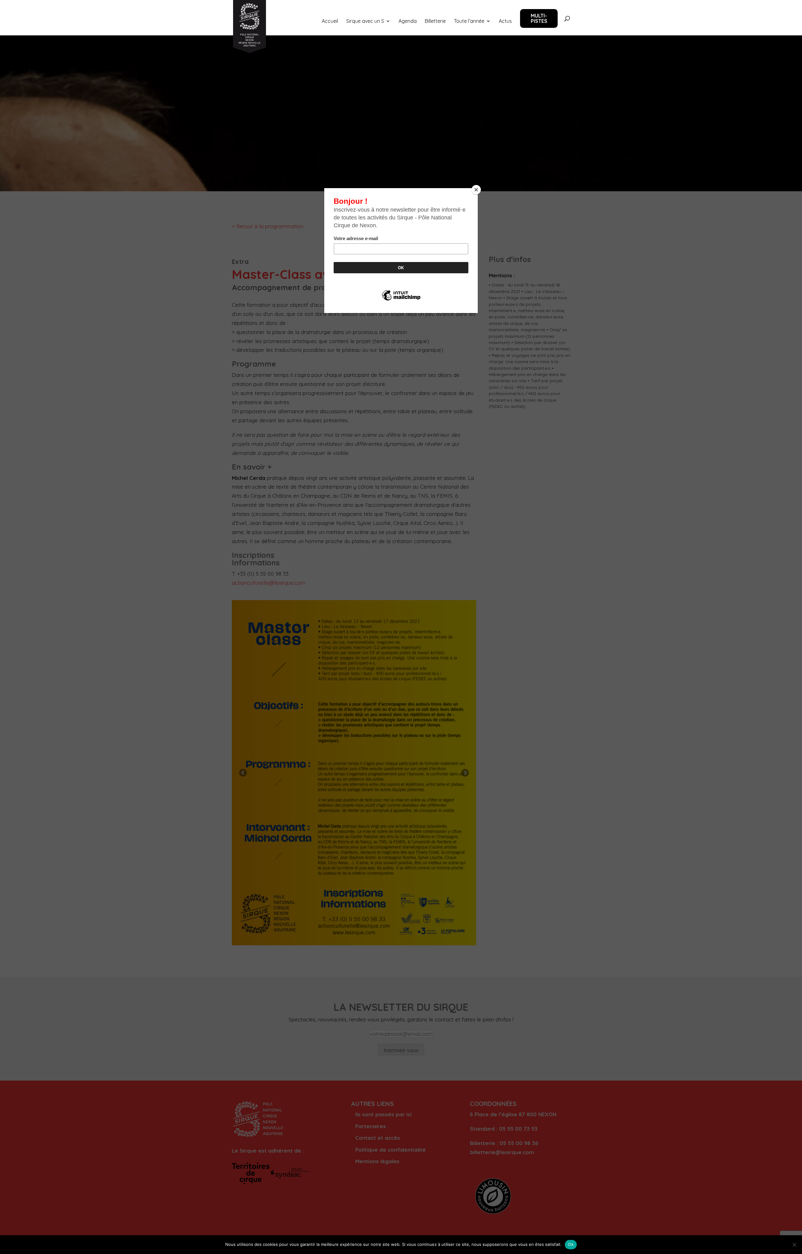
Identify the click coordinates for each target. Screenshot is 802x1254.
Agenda (407, 21)
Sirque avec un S (365, 21)
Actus (505, 21)
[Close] (476, 189)
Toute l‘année (469, 21)
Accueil (330, 21)
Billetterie (435, 21)
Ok (571, 1244)
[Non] (794, 1244)
